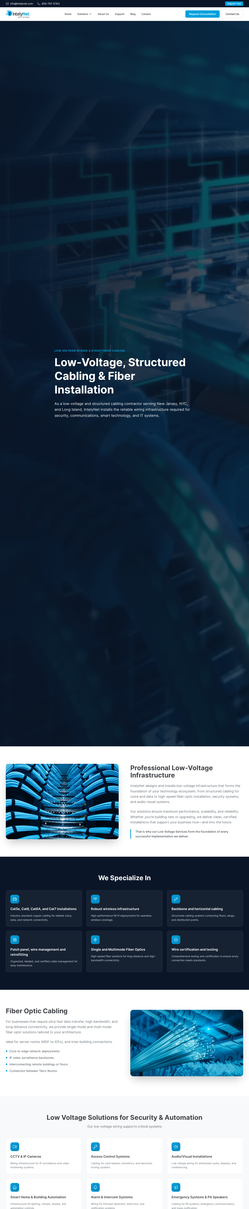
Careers (146, 13)
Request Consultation (202, 13)
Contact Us (232, 13)
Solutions (82, 13)
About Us (103, 13)
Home (68, 13)
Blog (133, 13)
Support (119, 13)
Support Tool (234, 3)
